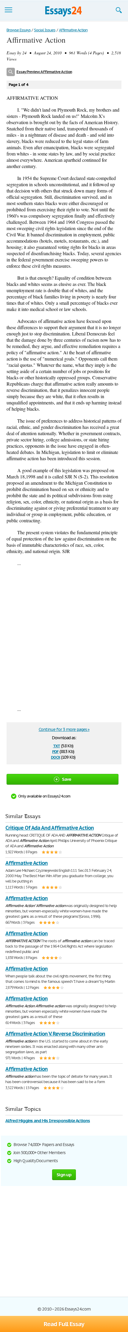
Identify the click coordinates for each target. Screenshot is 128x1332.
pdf (55, 751)
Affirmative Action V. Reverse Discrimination (55, 1033)
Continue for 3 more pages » (64, 729)
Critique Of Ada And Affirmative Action (49, 827)
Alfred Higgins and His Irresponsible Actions (47, 1120)
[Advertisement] (64, 636)
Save (66, 779)
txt (56, 745)
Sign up (64, 1174)
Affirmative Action (26, 863)
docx (55, 756)
